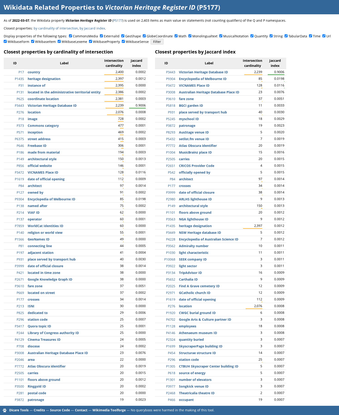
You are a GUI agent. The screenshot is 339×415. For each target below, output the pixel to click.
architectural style (42, 159)
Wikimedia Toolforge (109, 410)
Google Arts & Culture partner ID (205, 319)
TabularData (297, 36)
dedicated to (38, 313)
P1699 (170, 346)
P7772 (19, 366)
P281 (20, 393)
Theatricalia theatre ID (196, 393)
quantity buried (191, 339)
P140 (20, 232)
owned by (35, 192)
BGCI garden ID (191, 105)
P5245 (170, 119)
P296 (20, 319)
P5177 (117, 20)
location (34, 112)
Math (182, 36)
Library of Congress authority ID (53, 333)
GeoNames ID (38, 239)
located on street (41, 292)
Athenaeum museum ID (198, 333)
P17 (21, 72)
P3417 (19, 326)
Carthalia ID (188, 279)
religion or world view (45, 232)
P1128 (170, 326)
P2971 (170, 292)
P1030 (170, 252)
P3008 (19, 353)
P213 (20, 306)
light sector (188, 266)
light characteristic (193, 252)
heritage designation (44, 79)
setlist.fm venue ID (194, 139)
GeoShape (133, 36)
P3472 (19, 172)
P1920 (170, 313)
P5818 (170, 105)
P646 (20, 145)
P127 (20, 192)
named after (37, 206)
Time (317, 36)
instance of (36, 85)
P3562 (170, 246)
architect (35, 186)
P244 (20, 333)
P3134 (170, 272)
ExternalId (111, 36)
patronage (36, 399)
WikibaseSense (137, 41)
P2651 (170, 165)
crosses (33, 299)
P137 (20, 219)
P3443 (19, 105)
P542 (171, 172)
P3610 (19, 286)
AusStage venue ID (194, 132)
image (32, 119)
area (31, 359)
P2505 (19, 373)
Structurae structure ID (197, 353)
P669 (20, 292)
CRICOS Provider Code (196, 165)
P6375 (19, 139)
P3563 (170, 219)
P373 (20, 125)
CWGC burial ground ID (197, 313)
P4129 (19, 339)
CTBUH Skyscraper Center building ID (208, 366)
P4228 (170, 239)
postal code (37, 393)
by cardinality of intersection (56, 28)
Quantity (261, 36)
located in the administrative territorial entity (64, 92)
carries (33, 373)
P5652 (170, 279)
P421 (20, 272)
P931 (20, 259)
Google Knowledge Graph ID (50, 279)
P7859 (19, 226)
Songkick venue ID (193, 386)
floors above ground (44, 379)
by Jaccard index (92, 28)
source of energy (192, 373)
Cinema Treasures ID (44, 339)
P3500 (19, 386)
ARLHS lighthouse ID (195, 199)
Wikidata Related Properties (49, 7)
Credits (39, 410)
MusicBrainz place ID (195, 152)
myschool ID (189, 119)
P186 (20, 152)
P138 (20, 206)
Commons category (43, 125)
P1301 (170, 379)
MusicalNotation (236, 36)
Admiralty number (193, 246)
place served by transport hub (52, 259)
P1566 (19, 239)
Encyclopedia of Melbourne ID (51, 199)
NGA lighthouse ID (193, 219)
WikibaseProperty (106, 41)
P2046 (19, 359)
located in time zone (44, 272)
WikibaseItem (45, 41)
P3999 (19, 266)
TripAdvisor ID (190, 272)
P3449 (170, 232)
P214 (20, 212)
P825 (20, 313)
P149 (20, 159)
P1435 (19, 79)
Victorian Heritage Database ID (52, 105)
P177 (20, 299)
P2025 (170, 286)
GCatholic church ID (194, 292)
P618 (171, 373)
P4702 (170, 319)
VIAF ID (33, 212)
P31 (21, 85)
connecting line (40, 246)
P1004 (170, 152)
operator (35, 219)
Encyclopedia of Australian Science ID (208, 239)
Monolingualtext (204, 36)
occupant (186, 399)
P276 (20, 112)
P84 (21, 186)
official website (40, 165)
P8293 (170, 132)
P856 (20, 165)
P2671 (19, 279)
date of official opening (46, 179)
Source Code (60, 410)
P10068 (169, 259)
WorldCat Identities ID (45, 226)
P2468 (170, 393)
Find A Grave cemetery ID (199, 286)
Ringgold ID (37, 386)
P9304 (19, 199)
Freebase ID (37, 145)
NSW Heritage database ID (200, 232)
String (278, 36)
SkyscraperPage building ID (200, 346)
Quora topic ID (39, 326)
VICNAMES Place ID (43, 172)
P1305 (170, 366)
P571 (20, 132)
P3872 (19, 399)
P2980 (170, 199)
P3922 (170, 266)
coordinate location (43, 99)
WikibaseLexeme (74, 41)
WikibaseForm (18, 41)
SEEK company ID (193, 259)
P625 (20, 99)
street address (39, 139)
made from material (44, 152)
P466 (171, 399)
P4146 (170, 333)
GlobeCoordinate (160, 36)
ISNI (31, 306)
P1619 (19, 179)
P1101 (19, 379)
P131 (20, 92)
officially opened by (194, 172)
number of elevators (195, 379)
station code (38, 319)
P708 (20, 346)
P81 (21, 246)
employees (187, 326)
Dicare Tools (19, 410)
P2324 (170, 339)
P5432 (170, 139)
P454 (171, 353)
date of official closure (45, 266)
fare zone (35, 286)
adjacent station (41, 252)
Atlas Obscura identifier (46, 366)
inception (35, 132)
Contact (81, 410)
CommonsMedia (85, 36)
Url (328, 36)
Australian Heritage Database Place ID (58, 353)
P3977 (170, 386)
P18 (21, 119)
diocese (34, 346)
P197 (20, 252)
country (34, 72)
